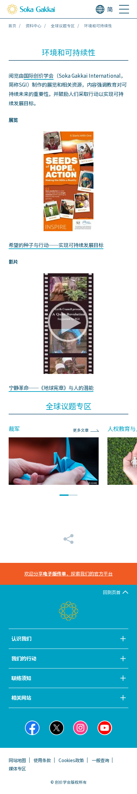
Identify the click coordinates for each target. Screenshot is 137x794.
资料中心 (34, 25)
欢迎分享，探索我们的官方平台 (68, 573)
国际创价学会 (39, 75)
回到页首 (111, 592)
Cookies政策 (71, 760)
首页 (12, 25)
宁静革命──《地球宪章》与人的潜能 (51, 387)
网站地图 (17, 760)
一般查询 (100, 760)
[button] (64, 495)
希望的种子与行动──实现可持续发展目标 (56, 244)
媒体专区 (17, 768)
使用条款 (42, 760)
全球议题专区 (63, 25)
